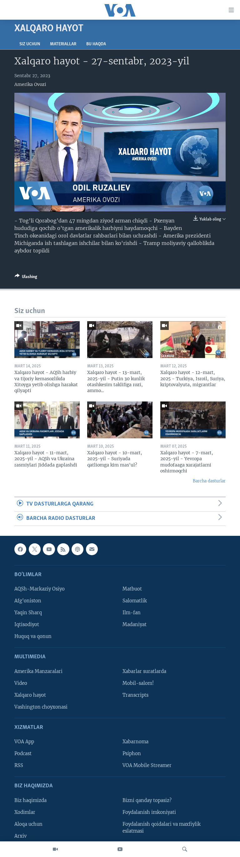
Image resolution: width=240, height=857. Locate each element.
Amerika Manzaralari (38, 671)
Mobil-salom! (138, 683)
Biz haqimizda (30, 800)
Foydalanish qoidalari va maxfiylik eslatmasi (161, 827)
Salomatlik (134, 601)
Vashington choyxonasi (41, 707)
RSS (18, 765)
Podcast (23, 753)
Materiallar (63, 44)
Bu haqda (96, 44)
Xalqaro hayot (30, 695)
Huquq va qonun (33, 636)
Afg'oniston (27, 601)
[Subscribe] (92, 549)
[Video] (55, 849)
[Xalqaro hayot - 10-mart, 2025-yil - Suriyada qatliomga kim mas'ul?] (119, 419)
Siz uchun (29, 44)
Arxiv (20, 836)
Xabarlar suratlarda (144, 671)
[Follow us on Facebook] (20, 549)
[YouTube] (120, 849)
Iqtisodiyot (26, 624)
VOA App (24, 742)
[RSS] (63, 549)
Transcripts (135, 695)
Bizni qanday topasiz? (147, 800)
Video (20, 683)
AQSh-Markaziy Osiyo (39, 589)
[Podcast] (77, 549)
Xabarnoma (135, 742)
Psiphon (131, 753)
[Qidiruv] (184, 849)
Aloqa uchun (28, 824)
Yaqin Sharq (28, 612)
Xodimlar (24, 812)
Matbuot (132, 589)
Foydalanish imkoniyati (149, 812)
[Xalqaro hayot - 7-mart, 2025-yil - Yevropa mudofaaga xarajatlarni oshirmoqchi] (193, 419)
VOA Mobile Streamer (147, 765)
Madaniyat (134, 624)
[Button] (26, 278)
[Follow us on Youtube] (49, 549)
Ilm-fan (131, 612)
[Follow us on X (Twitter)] (35, 549)
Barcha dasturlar (209, 481)
